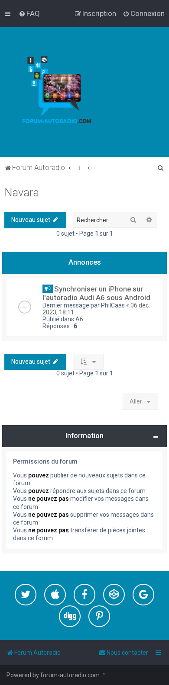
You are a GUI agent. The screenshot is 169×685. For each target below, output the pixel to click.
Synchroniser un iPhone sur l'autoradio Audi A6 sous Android (96, 293)
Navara (21, 192)
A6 (79, 319)
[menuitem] (29, 13)
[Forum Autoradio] (63, 92)
